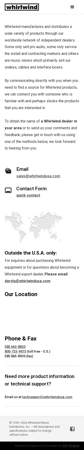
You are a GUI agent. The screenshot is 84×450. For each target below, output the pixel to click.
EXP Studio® (70, 445)
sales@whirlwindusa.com (38, 176)
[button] (69, 7)
